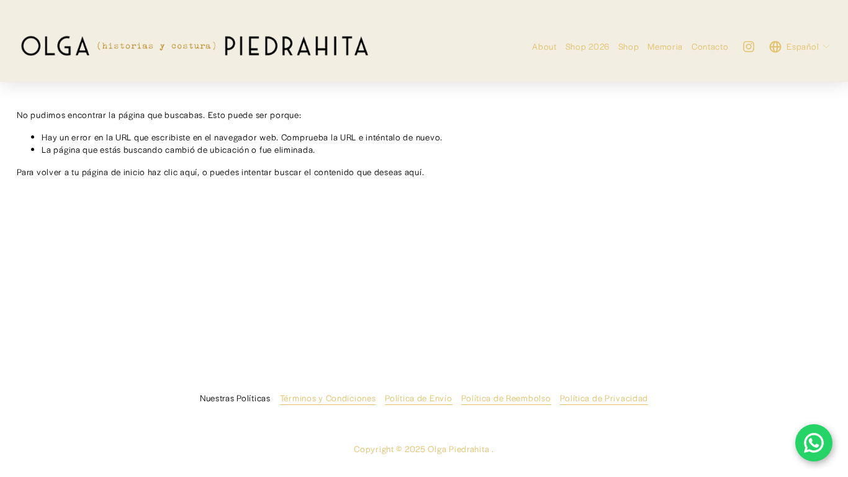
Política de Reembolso (506, 398)
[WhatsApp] (813, 442)
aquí (413, 172)
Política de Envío (418, 398)
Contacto (710, 46)
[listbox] (800, 47)
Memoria (665, 46)
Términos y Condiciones (328, 398)
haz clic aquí (172, 172)
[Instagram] (749, 46)
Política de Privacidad (604, 398)
